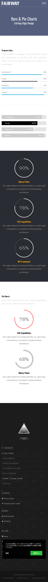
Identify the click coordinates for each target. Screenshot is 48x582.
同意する (36, 553)
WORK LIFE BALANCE (38, 578)
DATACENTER (8, 458)
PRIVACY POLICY (8, 578)
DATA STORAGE (9, 473)
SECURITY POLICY (23, 578)
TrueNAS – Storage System (12, 478)
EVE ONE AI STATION (11, 468)
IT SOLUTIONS (8, 453)
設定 (7, 553)
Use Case (6, 483)
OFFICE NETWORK (10, 463)
